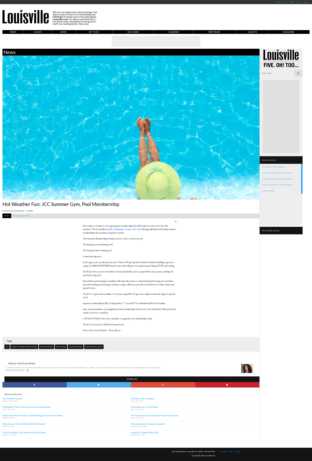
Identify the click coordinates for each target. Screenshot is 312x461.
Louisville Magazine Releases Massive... (278, 179)
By (21, 216)
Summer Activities (46, 347)
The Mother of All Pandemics (274, 167)
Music (63, 32)
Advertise (223, 451)
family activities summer (93, 347)
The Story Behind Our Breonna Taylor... (278, 185)
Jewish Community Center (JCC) (122, 229)
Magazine (288, 32)
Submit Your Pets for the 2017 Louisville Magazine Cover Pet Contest (32, 416)
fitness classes (61, 347)
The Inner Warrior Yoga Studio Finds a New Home (24, 433)
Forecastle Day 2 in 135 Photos (144, 407)
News (13, 32)
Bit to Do (94, 32)
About (231, 451)
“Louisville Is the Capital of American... (277, 173)
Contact (238, 451)
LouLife (38, 32)
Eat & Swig (133, 32)
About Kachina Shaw (22, 363)
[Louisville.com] (28, 370)
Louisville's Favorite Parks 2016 (145, 433)
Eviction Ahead (268, 190)
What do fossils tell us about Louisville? (148, 424)
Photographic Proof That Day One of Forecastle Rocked (26, 407)
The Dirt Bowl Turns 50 (12, 399)
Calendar (173, 32)
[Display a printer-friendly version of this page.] (176, 221)
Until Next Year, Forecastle (142, 399)
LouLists (252, 32)
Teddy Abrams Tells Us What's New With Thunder (23, 424)
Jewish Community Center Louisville (24, 347)
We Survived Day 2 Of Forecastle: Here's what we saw (154, 416)
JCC (7, 347)
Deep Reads (214, 32)
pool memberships (75, 347)
